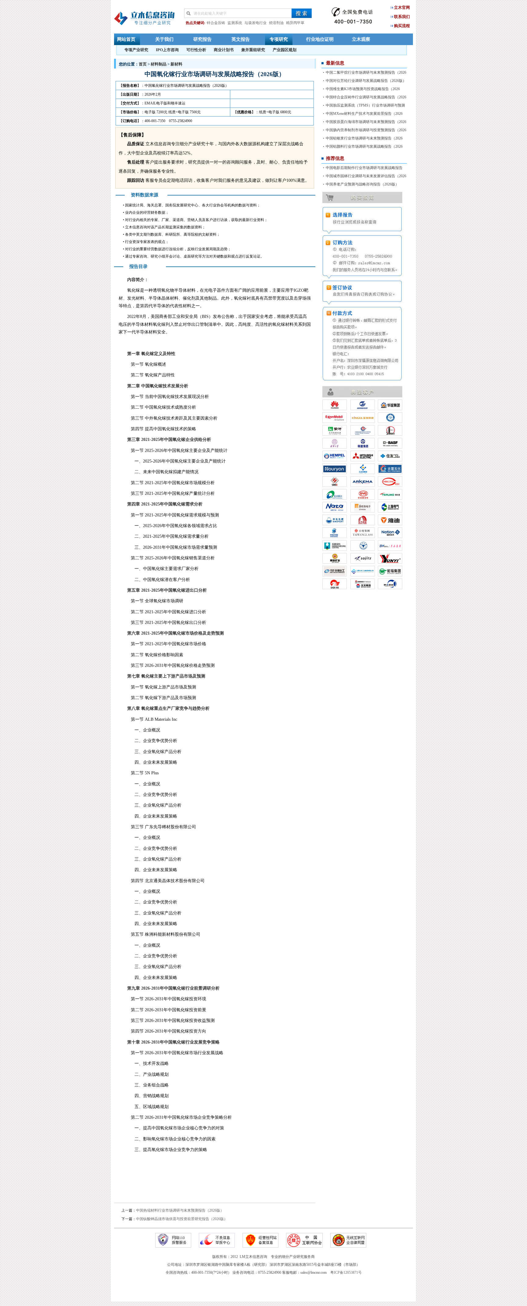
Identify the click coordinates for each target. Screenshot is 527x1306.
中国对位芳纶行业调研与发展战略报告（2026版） (366, 81)
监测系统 (235, 23)
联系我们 (402, 16)
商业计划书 (224, 50)
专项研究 (279, 39)
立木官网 (402, 7)
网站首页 (126, 39)
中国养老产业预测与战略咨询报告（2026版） (362, 184)
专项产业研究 (136, 50)
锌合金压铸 (216, 23)
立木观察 (361, 39)
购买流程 (402, 25)
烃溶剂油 (276, 23)
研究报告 (202, 39)
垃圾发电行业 (256, 23)
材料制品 (159, 64)
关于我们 (164, 39)
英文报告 (240, 39)
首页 (143, 64)
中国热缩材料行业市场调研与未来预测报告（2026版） (180, 1210)
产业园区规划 (284, 50)
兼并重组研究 (253, 50)
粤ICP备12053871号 (346, 1272)
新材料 (176, 64)
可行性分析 (196, 50)
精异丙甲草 (295, 23)
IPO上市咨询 (167, 50)
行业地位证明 (320, 39)
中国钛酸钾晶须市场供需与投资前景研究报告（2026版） (182, 1219)
